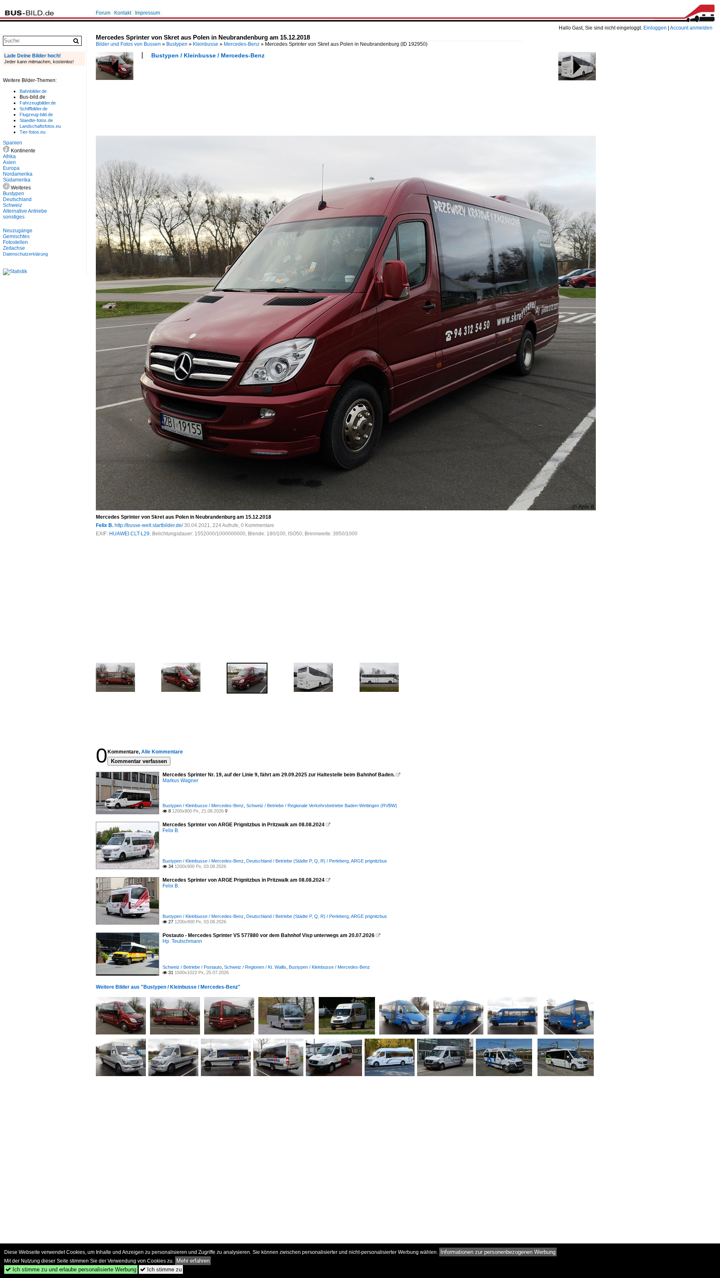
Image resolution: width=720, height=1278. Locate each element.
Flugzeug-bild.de (36, 114)
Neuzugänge (17, 231)
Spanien (12, 143)
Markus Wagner (180, 780)
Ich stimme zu (161, 1269)
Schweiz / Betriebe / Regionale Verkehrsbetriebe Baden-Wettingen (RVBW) (321, 805)
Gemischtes (16, 236)
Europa (11, 168)
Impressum (147, 13)
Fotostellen (15, 242)
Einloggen (655, 28)
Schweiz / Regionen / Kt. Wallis (255, 967)
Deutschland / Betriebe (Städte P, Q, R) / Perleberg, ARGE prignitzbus (316, 860)
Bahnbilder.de (33, 91)
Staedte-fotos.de (36, 120)
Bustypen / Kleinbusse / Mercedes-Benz (208, 55)
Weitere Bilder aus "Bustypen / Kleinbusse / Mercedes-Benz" (168, 987)
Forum (103, 13)
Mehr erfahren (193, 1261)
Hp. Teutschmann (182, 941)
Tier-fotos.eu (32, 131)
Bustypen (177, 44)
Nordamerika (17, 174)
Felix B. (104, 525)
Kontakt (122, 13)
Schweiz (12, 205)
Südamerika (16, 180)
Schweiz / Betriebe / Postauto (192, 967)
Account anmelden (691, 28)
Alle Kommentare (162, 752)
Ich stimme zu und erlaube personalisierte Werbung (70, 1269)
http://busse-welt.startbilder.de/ (149, 525)
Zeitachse (14, 248)
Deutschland (17, 199)
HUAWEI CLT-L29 (129, 534)
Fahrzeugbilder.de (38, 102)
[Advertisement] (247, 100)
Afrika (9, 156)
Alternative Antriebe (25, 211)
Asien (9, 162)
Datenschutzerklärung (25, 253)
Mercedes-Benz (242, 44)
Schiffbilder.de (34, 108)
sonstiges (14, 217)
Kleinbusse (205, 44)
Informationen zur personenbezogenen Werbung (497, 1252)
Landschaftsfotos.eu (40, 126)
